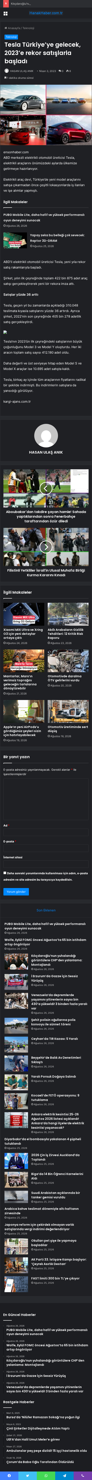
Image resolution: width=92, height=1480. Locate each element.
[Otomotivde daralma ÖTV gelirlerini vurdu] (68, 660)
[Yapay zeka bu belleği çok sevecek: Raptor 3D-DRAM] (15, 240)
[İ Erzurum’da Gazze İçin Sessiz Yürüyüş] (16, 982)
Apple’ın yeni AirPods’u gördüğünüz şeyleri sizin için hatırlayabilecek (22, 731)
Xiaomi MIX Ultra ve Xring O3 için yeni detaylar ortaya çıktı (23, 634)
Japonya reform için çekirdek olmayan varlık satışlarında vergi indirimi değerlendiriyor (39, 1227)
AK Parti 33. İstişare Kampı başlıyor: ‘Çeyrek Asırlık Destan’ (59, 1261)
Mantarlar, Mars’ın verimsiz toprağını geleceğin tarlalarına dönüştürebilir (20, 682)
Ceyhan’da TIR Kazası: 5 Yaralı (54, 1039)
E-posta (9, 841)
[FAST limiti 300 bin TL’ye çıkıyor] (16, 1284)
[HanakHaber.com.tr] (46, 13)
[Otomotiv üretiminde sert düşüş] (68, 711)
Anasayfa (13, 28)
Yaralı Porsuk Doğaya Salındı (53, 1076)
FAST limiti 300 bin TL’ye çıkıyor (55, 1278)
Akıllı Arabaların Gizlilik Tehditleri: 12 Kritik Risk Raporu (65, 634)
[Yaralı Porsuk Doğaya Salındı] (16, 1082)
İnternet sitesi (12, 857)
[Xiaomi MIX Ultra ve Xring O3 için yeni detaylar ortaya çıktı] (23, 614)
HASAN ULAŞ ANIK (21, 71)
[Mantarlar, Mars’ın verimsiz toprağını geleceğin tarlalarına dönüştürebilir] (23, 660)
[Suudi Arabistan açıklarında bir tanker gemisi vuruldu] (16, 1197)
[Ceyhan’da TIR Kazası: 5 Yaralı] (16, 1045)
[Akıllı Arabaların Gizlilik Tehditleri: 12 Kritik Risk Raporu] (68, 614)
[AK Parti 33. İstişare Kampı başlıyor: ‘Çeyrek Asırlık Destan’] (16, 1265)
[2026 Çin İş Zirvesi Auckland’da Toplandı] (16, 1161)
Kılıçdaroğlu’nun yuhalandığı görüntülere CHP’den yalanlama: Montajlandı (56, 960)
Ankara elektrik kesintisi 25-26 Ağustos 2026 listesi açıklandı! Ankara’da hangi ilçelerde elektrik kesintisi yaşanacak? (57, 1121)
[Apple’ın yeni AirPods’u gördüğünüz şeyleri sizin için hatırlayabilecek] (23, 711)
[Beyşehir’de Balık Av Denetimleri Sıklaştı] (16, 1063)
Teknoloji (28, 28)
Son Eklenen (46, 910)
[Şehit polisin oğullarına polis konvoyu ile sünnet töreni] (16, 1026)
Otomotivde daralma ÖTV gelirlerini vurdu (65, 678)
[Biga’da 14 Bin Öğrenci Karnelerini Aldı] (16, 1180)
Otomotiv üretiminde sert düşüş (68, 729)
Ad (6, 825)
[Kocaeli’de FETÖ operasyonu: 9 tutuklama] (16, 1101)
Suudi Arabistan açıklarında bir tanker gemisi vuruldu (55, 1195)
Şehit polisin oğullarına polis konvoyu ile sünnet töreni (53, 1022)
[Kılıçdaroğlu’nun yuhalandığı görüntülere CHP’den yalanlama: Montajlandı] (16, 962)
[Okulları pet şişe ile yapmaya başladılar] (16, 1246)
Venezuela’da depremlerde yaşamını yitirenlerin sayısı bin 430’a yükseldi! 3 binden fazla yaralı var (59, 1002)
